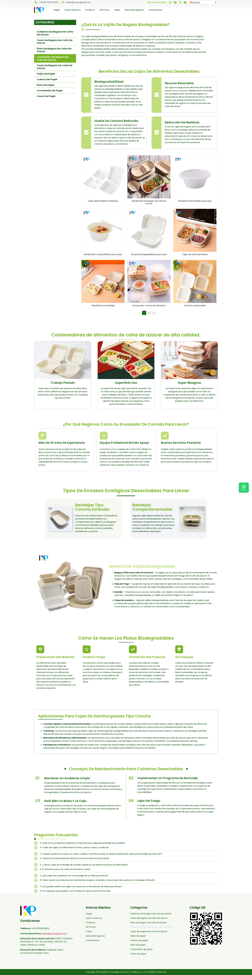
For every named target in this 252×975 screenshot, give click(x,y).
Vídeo (117, 9)
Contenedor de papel (49, 90)
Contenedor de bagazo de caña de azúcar (53, 58)
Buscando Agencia (134, 9)
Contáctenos (155, 9)
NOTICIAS (104, 9)
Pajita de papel (46, 73)
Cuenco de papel (47, 79)
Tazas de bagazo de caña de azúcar (54, 67)
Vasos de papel (46, 96)
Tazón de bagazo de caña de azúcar (54, 42)
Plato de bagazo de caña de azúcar (54, 50)
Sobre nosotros (73, 9)
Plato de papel (45, 85)
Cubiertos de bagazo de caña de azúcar (55, 33)
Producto (90, 9)
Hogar (57, 9)
